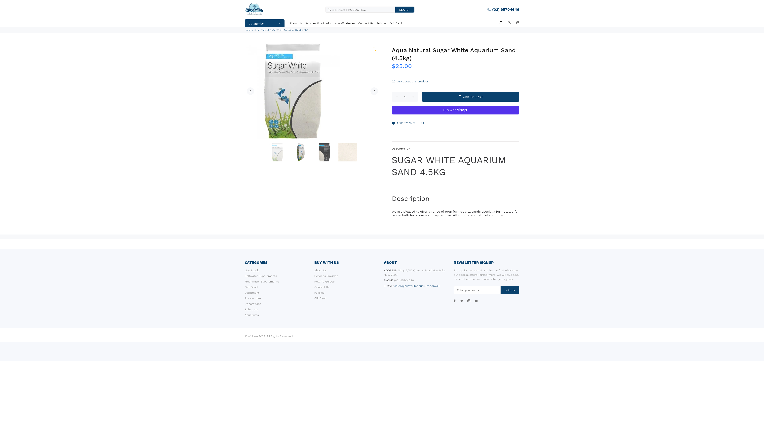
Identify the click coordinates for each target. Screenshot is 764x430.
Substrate (251, 309)
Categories (256, 23)
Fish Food (251, 287)
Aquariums (252, 315)
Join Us (510, 290)
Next (374, 91)
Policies (319, 292)
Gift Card (320, 298)
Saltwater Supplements (261, 276)
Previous (250, 91)
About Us (320, 270)
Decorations (253, 303)
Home (248, 30)
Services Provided (326, 276)
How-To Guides (324, 281)
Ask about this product (412, 81)
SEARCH (404, 9)
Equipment (252, 292)
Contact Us (321, 287)
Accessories (253, 298)
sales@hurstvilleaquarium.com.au (416, 285)
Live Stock (252, 270)
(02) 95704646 (505, 9)
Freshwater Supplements (262, 281)
